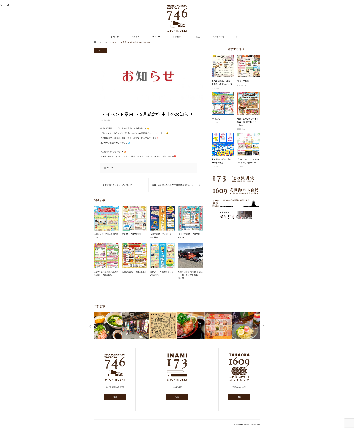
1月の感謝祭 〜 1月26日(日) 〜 (134, 273)
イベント (239, 36)
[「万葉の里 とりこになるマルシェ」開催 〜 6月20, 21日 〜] (248, 144)
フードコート (156, 36)
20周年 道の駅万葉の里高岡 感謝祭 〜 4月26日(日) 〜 (106, 273)
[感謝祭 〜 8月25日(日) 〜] (134, 218)
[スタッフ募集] (248, 66)
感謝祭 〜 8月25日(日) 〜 (133, 234)
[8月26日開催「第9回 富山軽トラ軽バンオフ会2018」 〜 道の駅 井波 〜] (190, 255)
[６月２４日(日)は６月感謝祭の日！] (106, 218)
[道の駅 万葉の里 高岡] (177, 18)
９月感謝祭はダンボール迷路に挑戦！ (161, 236)
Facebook (5, 5)
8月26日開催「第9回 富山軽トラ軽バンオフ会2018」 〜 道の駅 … (190, 275)
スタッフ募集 (243, 81)
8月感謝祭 (216, 119)
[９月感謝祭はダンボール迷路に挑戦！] (162, 218)
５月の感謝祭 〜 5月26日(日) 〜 (189, 236)
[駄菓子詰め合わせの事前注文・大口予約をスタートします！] (248, 103)
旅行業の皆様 (218, 36)
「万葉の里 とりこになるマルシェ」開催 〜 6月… (248, 161)
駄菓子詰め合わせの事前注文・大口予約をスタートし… (247, 122)
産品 (198, 36)
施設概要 (135, 36)
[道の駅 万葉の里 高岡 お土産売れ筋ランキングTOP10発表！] (223, 66)
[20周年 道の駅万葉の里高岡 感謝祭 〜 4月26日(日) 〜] (106, 255)
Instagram (8, 5)
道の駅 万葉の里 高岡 (252, 424)
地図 (115, 397)
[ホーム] (95, 42)
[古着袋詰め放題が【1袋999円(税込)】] (223, 144)
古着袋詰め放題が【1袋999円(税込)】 (222, 161)
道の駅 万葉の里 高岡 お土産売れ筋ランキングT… (223, 82)
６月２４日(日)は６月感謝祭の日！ (106, 236)
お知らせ (115, 36)
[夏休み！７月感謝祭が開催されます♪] (162, 255)
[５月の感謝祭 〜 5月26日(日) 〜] (190, 218)
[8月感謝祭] (223, 103)
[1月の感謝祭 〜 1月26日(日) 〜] (134, 255)
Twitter (1, 5)
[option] (116, 325)
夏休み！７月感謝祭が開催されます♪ (161, 273)
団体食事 (177, 36)
